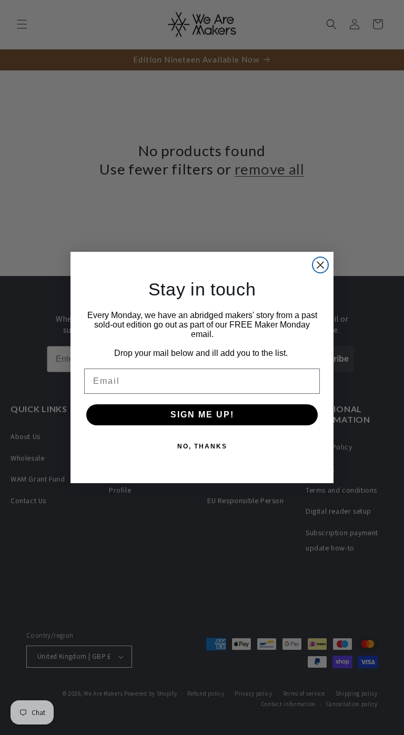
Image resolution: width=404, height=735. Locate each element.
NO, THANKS (202, 446)
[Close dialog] (320, 265)
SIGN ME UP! (202, 414)
